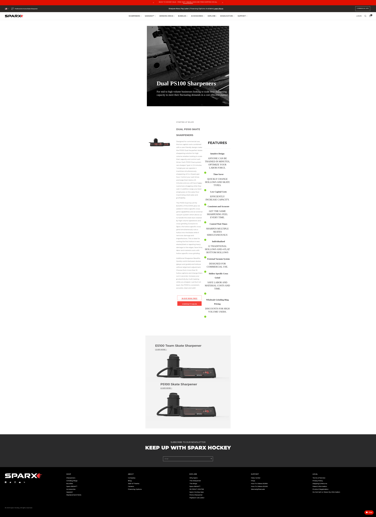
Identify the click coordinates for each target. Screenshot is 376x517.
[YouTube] (21, 482)
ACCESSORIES (197, 16)
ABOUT (131, 474)
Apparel (69, 492)
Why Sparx (193, 478)
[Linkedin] (26, 482)
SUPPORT (242, 16)
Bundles (69, 483)
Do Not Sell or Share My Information (326, 492)
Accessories (70, 489)
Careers (131, 486)
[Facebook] (7, 482)
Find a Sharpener (196, 495)
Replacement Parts (73, 495)
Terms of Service (319, 478)
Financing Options (135, 489)
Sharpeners (70, 478)
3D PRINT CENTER (196, 489)
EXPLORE (212, 16)
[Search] (365, 16)
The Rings (193, 483)
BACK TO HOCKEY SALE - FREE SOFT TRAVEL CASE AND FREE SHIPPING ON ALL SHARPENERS (188, 2)
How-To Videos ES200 (259, 486)
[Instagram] (16, 482)
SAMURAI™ (149, 16)
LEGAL (315, 474)
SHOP (68, 474)
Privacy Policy (318, 481)
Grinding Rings (71, 481)
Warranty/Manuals (258, 489)
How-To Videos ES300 (259, 483)
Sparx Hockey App (196, 492)
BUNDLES (182, 16)
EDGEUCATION (226, 16)
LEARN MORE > (161, 349)
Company (131, 478)
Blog (130, 481)
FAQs (253, 481)
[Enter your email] (211, 458)
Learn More (218, 9)
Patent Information (320, 486)
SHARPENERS (134, 16)
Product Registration (320, 489)
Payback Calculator (196, 498)
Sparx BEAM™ (71, 486)
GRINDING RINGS (166, 16)
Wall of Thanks (133, 483)
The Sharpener (195, 481)
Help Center (255, 478)
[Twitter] (12, 482)
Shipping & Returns (320, 483)
